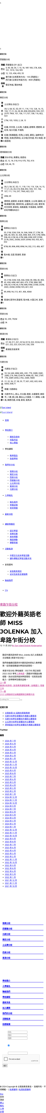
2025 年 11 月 (11, 764)
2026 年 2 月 (10, 756)
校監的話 (14, 440)
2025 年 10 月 (11, 767)
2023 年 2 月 (10, 856)
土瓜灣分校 (15, 483)
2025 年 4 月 (10, 785)
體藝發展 (14, 542)
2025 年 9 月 (10, 770)
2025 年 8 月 (10, 773)
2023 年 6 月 (10, 848)
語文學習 (14, 531)
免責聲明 (13, 1089)
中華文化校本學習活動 (19, 555)
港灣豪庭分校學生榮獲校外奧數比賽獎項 (22, 725)
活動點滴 (9, 549)
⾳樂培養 (14, 534)
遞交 (5, 1066)
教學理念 (14, 455)
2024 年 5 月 (10, 815)
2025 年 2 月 (10, 791)
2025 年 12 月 (11, 761)
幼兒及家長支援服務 (18, 574)
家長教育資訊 (16, 571)
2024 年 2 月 (10, 824)
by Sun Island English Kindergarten (27, 645)
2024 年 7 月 (10, 809)
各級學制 (14, 458)
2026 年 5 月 (10, 747)
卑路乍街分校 (9, 604)
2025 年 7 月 (10, 776)
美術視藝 (14, 537)
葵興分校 (14, 471)
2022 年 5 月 (10, 874)
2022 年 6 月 (10, 871)
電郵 (5, 1038)
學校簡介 (9, 430)
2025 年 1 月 (10, 794)
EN (6, 590)
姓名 (5, 1032)
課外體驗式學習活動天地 (20, 558)
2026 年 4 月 (10, 750)
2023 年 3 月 (10, 853)
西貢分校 (14, 477)
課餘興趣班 (10, 524)
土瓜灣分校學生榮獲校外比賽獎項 (19, 722)
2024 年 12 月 (11, 797)
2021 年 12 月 (11, 880)
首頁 (7, 420)
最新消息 (9, 514)
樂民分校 (14, 474)
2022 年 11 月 (11, 859)
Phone (5, 1053)
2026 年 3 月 (10, 753)
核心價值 (14, 443)
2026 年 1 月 (10, 759)
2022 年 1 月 (10, 877)
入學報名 (9, 495)
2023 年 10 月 (11, 836)
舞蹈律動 (14, 540)
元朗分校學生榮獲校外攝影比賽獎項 (20, 719)
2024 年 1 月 (10, 827)
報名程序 (14, 502)
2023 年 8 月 (10, 842)
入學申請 (20, 673)
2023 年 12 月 (11, 830)
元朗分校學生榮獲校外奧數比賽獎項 (20, 716)
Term (5, 1041)
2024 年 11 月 (11, 800)
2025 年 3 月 (10, 788)
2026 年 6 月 (10, 744)
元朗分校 (14, 489)
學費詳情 (14, 505)
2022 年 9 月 (10, 865)
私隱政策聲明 (25, 1089)
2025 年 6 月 (10, 779)
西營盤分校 (15, 480)
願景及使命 (15, 437)
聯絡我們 (9, 580)
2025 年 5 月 (10, 782)
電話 (5, 1035)
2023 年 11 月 (11, 833)
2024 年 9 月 (10, 806)
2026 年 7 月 (10, 741)
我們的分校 (10, 465)
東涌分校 (14, 486)
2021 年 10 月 (11, 886)
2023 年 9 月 (10, 839)
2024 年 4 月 (10, 818)
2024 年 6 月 (10, 812)
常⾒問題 (14, 508)
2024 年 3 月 (10, 821)
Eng (1, 1094)
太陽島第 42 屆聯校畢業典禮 (17, 713)
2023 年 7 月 (10, 845)
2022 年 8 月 (10, 868)
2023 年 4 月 (10, 850)
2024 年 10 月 (11, 803)
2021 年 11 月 (11, 883)
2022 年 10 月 (11, 862)
